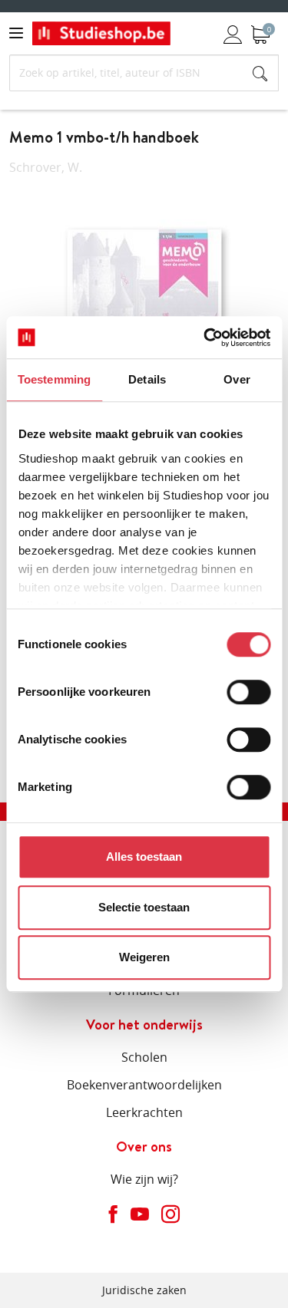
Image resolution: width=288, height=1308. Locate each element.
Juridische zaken (144, 1290)
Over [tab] (236, 379)
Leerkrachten (144, 1112)
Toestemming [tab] (54, 379)
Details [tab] (147, 379)
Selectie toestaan (144, 907)
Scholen (144, 1057)
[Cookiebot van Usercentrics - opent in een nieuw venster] (205, 338)
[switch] (248, 692)
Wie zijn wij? (144, 1179)
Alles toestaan (144, 856)
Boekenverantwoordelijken (144, 1084)
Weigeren (144, 957)
